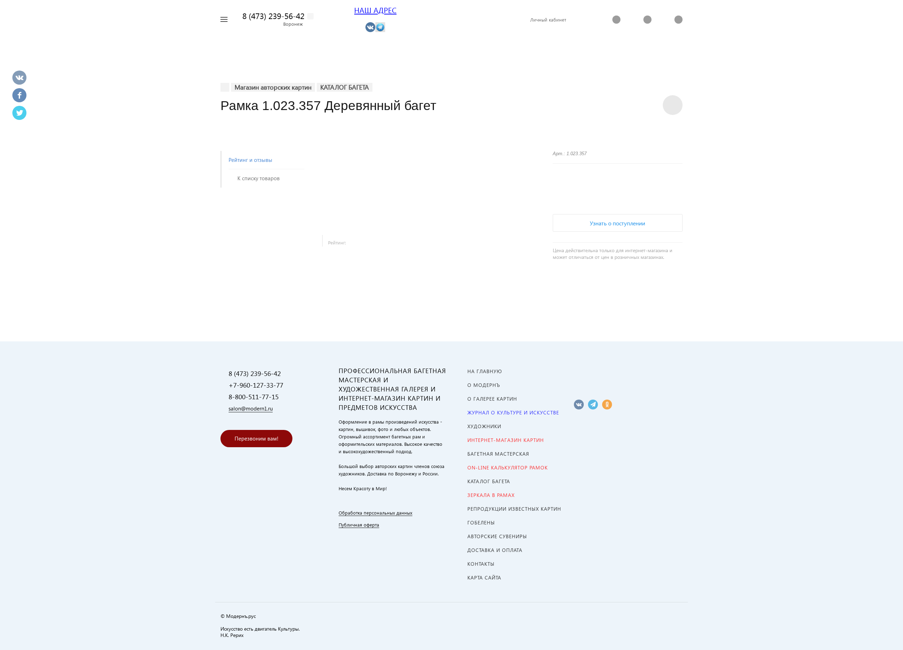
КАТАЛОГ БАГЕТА (488, 481)
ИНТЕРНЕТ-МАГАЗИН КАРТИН (505, 440)
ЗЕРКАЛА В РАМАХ (491, 495)
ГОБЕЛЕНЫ (481, 522)
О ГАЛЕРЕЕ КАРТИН (492, 398)
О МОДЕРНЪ (483, 385)
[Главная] (224, 87)
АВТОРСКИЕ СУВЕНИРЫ (497, 536)
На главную (484, 371)
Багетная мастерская (498, 453)
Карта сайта (484, 577)
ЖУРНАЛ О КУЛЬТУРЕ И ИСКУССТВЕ (513, 412)
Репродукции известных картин (514, 508)
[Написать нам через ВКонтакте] (370, 26)
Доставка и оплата (494, 550)
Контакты (481, 563)
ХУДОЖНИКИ (484, 426)
